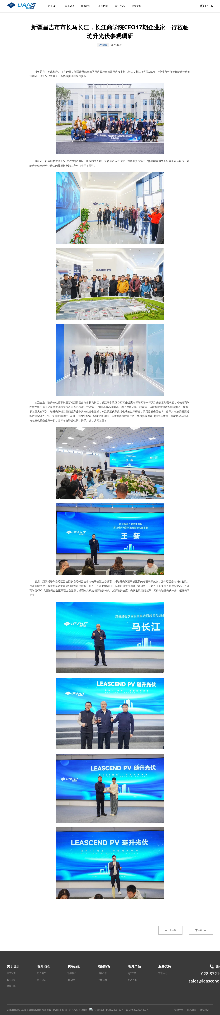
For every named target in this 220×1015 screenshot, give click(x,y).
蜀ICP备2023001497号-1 (138, 1009)
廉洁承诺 (204, 1009)
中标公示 (102, 979)
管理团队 (11, 986)
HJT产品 (132, 973)
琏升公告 (41, 979)
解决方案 (132, 979)
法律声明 (178, 1009)
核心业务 (11, 979)
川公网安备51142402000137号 (108, 1009)
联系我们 (72, 973)
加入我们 (72, 979)
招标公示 (102, 973)
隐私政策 (191, 1009)
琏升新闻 (41, 973)
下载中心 (162, 973)
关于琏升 (11, 973)
